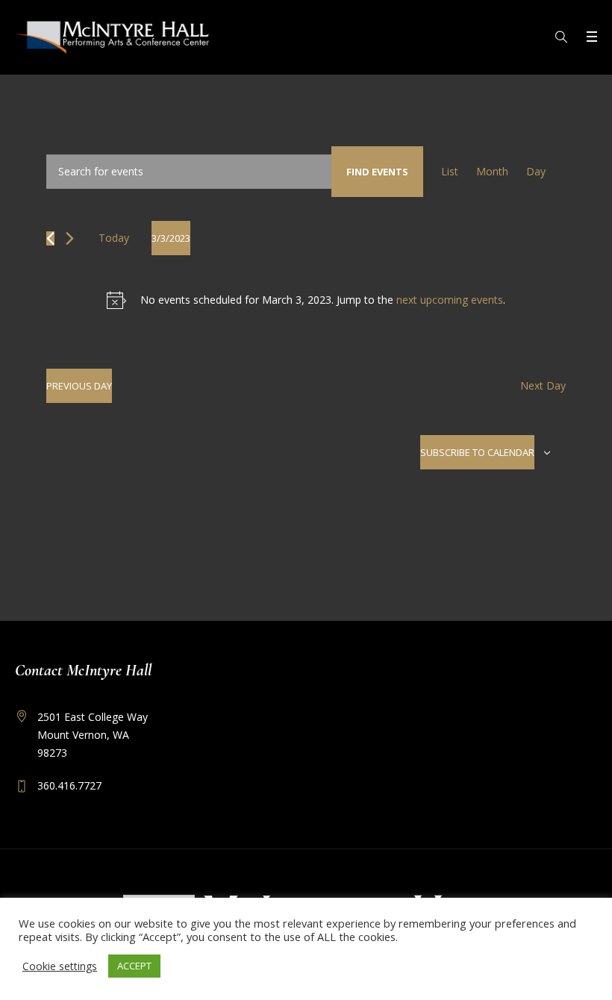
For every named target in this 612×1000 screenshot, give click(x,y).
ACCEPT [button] (134, 965)
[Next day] (70, 238)
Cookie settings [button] (59, 966)
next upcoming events (449, 300)
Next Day (543, 385)
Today (114, 238)
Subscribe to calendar (477, 452)
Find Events (377, 171)
